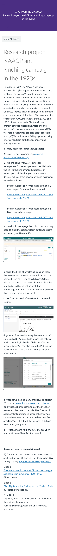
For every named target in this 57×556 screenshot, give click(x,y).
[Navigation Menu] (8, 27)
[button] (28, 15)
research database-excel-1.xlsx (30, 403)
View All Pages (11, 39)
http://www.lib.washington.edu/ (34, 461)
